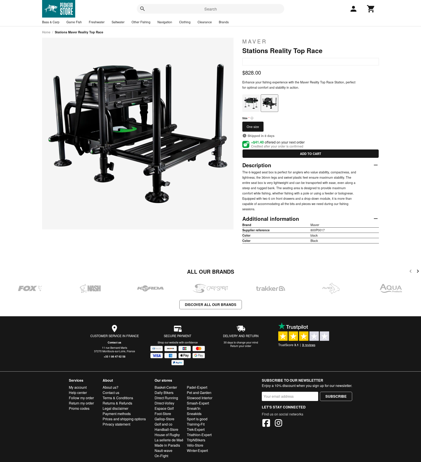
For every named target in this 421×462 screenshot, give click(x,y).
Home (46, 32)
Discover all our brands (210, 304)
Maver (254, 41)
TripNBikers (196, 439)
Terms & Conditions (118, 397)
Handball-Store (166, 429)
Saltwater (118, 22)
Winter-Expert (197, 450)
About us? (110, 387)
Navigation (164, 22)
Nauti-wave (163, 450)
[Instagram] (278, 424)
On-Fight (161, 455)
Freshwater (97, 22)
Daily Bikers (164, 392)
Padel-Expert (197, 387)
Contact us (114, 342)
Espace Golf (164, 408)
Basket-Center (166, 387)
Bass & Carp (50, 22)
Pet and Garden (199, 392)
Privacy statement (116, 424)
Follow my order (81, 397)
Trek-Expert (196, 429)
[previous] (410, 272)
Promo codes (79, 408)
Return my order (81, 403)
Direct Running (166, 397)
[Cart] (371, 8)
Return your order (240, 346)
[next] (418, 272)
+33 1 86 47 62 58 (114, 356)
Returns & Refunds (117, 403)
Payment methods (117, 413)
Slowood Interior (199, 397)
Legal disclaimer (115, 408)
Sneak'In (193, 408)
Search (210, 9)
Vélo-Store (195, 445)
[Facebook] (266, 424)
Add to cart (310, 153)
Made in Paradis (167, 445)
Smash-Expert (198, 403)
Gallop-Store (164, 418)
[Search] (142, 9)
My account (78, 387)
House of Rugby (167, 434)
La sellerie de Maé (169, 439)
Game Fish (74, 22)
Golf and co (163, 424)
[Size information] (251, 118)
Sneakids (194, 413)
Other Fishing (141, 22)
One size (253, 126)
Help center (78, 392)
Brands (224, 22)
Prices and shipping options (124, 418)
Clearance (205, 22)
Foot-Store (163, 413)
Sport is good (197, 418)
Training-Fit (196, 424)
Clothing (185, 22)
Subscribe (336, 396)
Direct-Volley (164, 403)
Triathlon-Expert (199, 434)
